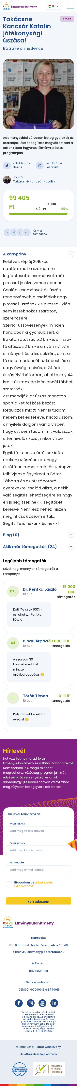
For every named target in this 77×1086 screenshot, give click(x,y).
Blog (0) (11, 535)
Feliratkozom (38, 902)
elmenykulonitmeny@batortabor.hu (38, 952)
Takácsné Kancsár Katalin (34, 181)
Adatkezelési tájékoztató (38, 1054)
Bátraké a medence (23, 48)
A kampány (14, 254)
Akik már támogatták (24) (30, 546)
